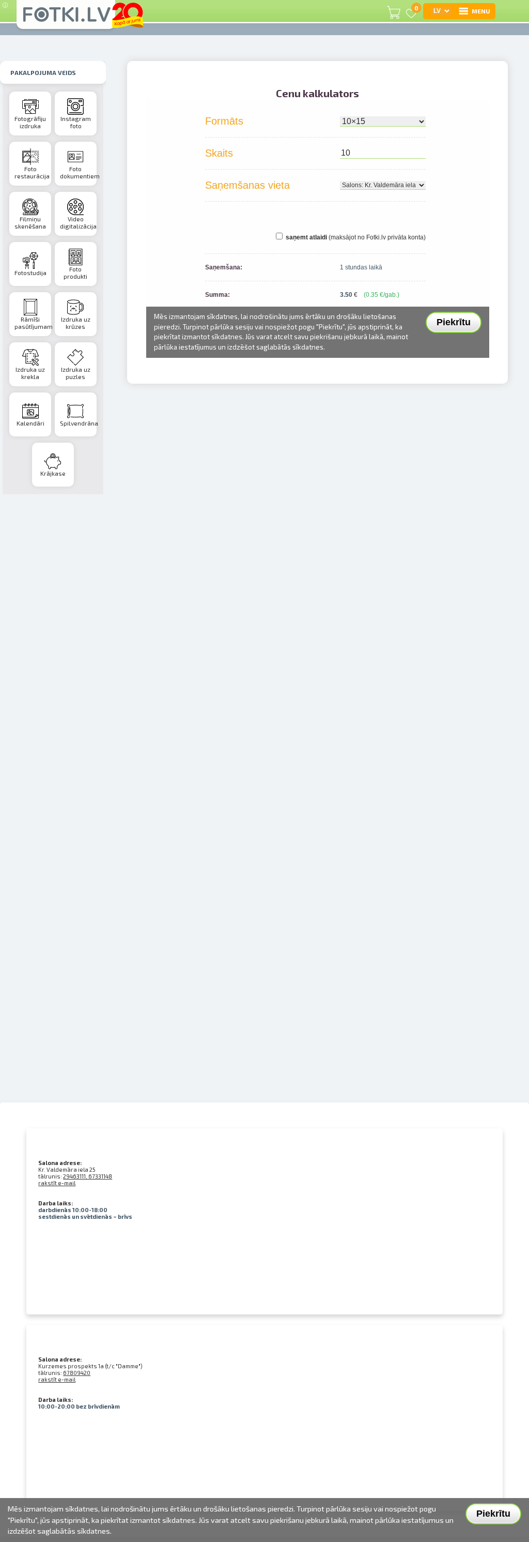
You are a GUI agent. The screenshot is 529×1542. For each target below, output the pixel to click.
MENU (481, 10)
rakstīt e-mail (56, 1183)
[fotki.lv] (66, 19)
